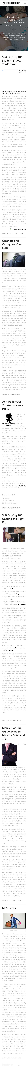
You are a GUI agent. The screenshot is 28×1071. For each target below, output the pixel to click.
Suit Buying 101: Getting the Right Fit (13, 519)
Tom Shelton (19, 233)
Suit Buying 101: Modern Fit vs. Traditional (12, 60)
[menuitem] (25, 3)
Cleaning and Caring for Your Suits (12, 244)
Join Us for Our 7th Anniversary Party (12, 405)
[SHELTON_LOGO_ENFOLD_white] (11, 3)
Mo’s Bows (9, 908)
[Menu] (25, 3)
